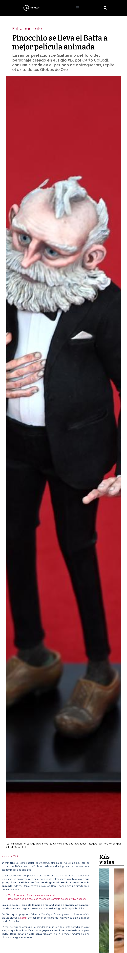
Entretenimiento (27, 28)
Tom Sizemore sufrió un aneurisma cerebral (31, 895)
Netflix (24, 917)
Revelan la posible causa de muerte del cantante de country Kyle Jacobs (47, 899)
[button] (50, 8)
